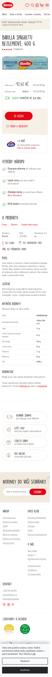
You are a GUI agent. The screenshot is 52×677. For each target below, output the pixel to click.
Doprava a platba (10, 522)
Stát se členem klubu (26, 148)
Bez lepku (9, 243)
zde (33, 654)
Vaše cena (17, 84)
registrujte (42, 386)
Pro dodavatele (34, 574)
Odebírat (38, 492)
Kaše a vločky (16, 14)
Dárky (30, 531)
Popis (4, 225)
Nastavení (25, 661)
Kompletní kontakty (11, 599)
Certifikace (32, 570)
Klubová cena (17, 92)
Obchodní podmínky (11, 531)
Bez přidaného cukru (16, 249)
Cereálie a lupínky (33, 14)
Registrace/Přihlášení (37, 518)
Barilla (5, 236)
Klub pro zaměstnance (37, 535)
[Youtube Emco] (12, 604)
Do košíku (19, 116)
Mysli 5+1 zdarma (10, 535)
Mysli (4, 14)
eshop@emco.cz (10, 595)
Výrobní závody (34, 566)
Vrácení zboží (8, 543)
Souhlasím (25, 670)
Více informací (15, 196)
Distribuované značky (37, 559)
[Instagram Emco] (4, 604)
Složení (14, 225)
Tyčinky (47, 14)
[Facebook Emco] (8, 604)
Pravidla (31, 526)
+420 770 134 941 (10, 591)
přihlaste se (24, 386)
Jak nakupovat (9, 518)
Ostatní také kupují (29, 225)
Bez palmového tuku (32, 243)
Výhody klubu (33, 522)
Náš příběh (32, 551)
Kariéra (31, 555)
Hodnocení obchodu (11, 539)
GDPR (5, 526)
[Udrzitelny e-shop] (25, 630)
